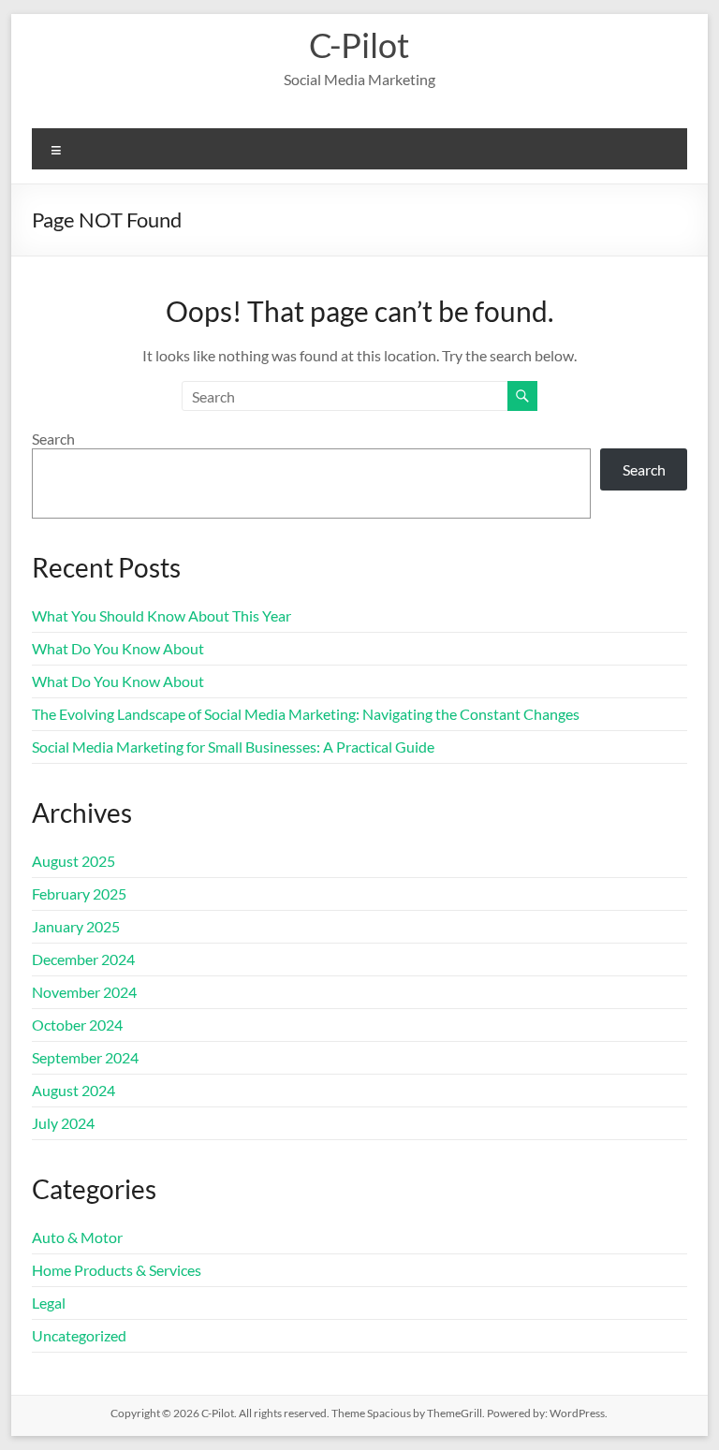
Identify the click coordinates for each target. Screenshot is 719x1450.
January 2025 (76, 926)
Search (53, 438)
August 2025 (73, 861)
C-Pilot (359, 45)
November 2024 (84, 992)
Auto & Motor (77, 1237)
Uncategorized (79, 1335)
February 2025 (79, 893)
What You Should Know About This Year (161, 615)
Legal (49, 1302)
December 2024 (83, 959)
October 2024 (77, 1024)
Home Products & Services (116, 1270)
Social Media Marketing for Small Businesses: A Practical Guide (233, 746)
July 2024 (63, 1123)
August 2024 (73, 1090)
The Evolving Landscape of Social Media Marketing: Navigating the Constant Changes (306, 714)
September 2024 (85, 1057)
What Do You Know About (118, 648)
